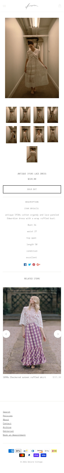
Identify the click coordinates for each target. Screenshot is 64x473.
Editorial (8, 431)
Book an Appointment (14, 435)
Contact (7, 424)
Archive (7, 427)
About (6, 420)
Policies (8, 416)
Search (6, 412)
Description (32, 202)
